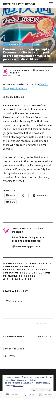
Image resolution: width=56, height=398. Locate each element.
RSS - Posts (9, 356)
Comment (42, 323)
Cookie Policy (18, 385)
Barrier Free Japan (19, 3)
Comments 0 (42, 70)
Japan (36, 44)
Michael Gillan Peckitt (27, 230)
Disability (25, 44)
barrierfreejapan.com (27, 246)
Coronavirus (11, 44)
